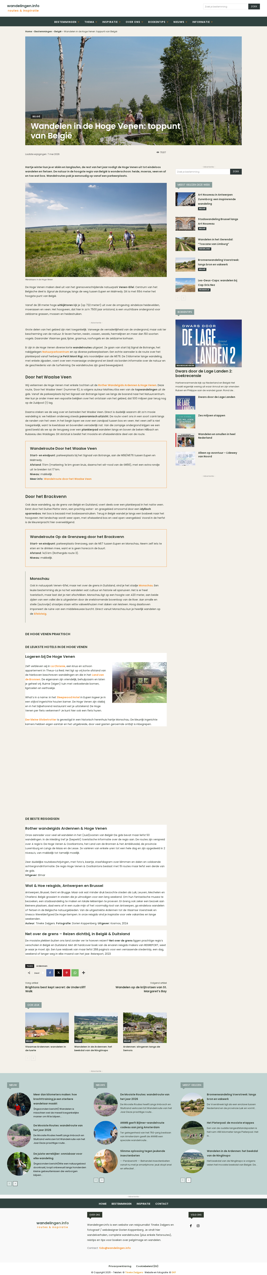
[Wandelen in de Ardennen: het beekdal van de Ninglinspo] (96, 1028)
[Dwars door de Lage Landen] (185, 403)
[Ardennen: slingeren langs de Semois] (145, 1028)
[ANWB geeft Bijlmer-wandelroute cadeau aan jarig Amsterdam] (106, 1133)
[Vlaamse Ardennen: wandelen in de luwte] (47, 1028)
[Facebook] (50, 972)
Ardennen (41, 965)
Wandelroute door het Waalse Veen (68, 479)
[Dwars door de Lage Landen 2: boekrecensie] (208, 343)
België (58, 31)
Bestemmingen (43, 31)
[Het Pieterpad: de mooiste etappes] (192, 1133)
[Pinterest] (66, 972)
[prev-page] (27, 1058)
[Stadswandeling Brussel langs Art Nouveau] (185, 224)
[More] (83, 972)
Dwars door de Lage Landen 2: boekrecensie (203, 373)
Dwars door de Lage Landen (216, 397)
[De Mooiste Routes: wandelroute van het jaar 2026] (19, 1135)
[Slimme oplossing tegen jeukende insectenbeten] (106, 1161)
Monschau (146, 585)
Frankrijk (204, 289)
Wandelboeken (185, 365)
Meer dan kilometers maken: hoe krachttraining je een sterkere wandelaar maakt (55, 1099)
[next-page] (33, 1058)
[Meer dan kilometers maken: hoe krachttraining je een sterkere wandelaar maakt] (19, 1104)
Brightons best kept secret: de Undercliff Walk (55, 989)
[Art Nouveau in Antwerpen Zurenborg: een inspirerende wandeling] (185, 199)
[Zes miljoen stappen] (185, 421)
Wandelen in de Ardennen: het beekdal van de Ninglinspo (93, 1048)
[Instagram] (198, 1226)
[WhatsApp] (75, 972)
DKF (174, 1272)
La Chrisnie (58, 666)
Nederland (204, 248)
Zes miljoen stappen (211, 415)
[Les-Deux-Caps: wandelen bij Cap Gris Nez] (185, 285)
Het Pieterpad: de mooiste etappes (230, 1123)
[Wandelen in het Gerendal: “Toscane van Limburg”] (185, 244)
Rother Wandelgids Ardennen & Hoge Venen (127, 385)
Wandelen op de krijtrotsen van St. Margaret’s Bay (141, 989)
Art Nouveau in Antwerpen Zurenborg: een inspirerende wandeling (217, 199)
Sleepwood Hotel (68, 697)
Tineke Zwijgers (134, 1272)
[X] (58, 972)
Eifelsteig (40, 614)
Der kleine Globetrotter (40, 719)
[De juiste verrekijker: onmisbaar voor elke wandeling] (19, 1164)
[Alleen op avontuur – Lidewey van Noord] (185, 459)
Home (28, 31)
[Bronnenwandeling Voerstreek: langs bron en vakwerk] (185, 265)
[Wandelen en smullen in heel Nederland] (185, 440)
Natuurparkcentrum (55, 352)
